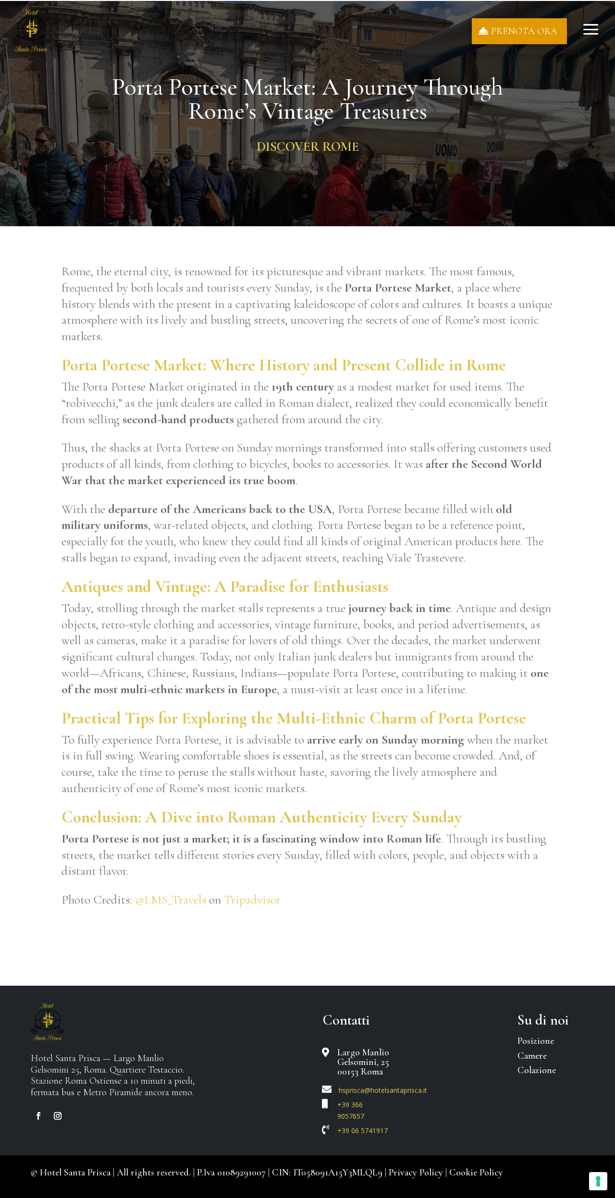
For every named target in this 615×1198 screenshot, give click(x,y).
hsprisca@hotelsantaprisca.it (383, 1090)
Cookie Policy (476, 1172)
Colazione (536, 1070)
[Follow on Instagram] (57, 1116)
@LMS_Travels (170, 899)
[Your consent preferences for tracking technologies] (598, 1181)
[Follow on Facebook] (38, 1116)
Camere (532, 1056)
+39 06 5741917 (362, 1130)
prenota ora (524, 31)
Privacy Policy (417, 1172)
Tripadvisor (252, 899)
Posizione (535, 1041)
